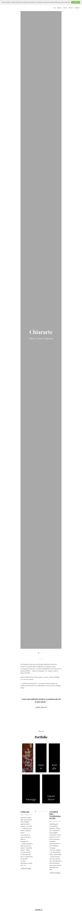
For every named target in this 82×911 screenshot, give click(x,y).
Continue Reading (25, 868)
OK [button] (75, 2)
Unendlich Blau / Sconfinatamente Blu (55, 815)
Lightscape (25, 812)
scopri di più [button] (67, 2)
